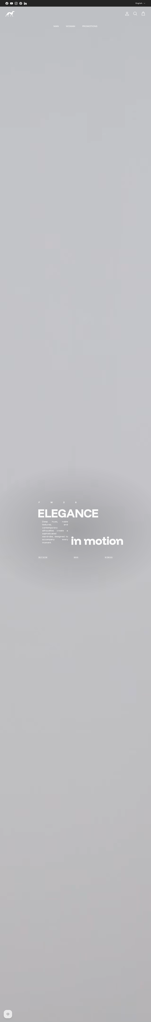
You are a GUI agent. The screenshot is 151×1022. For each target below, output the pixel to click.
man (76, 557)
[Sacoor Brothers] (10, 13)
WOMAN (70, 26)
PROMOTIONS (89, 26)
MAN (56, 26)
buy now (43, 557)
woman (109, 557)
